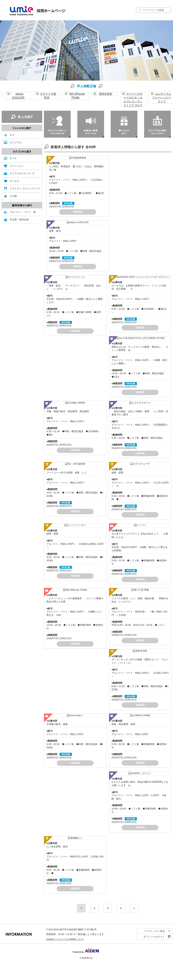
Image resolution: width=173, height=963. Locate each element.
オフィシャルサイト (154, 936)
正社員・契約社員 (19, 219)
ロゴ (12, 134)
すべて (13, 158)
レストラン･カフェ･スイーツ (25, 188)
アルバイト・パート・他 (23, 212)
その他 (13, 196)
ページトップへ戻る (154, 931)
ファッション (17, 166)
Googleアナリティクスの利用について (65, 939)
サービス (14, 181)
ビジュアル (15, 142)
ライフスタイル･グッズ (22, 173)
